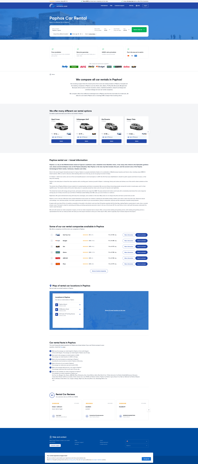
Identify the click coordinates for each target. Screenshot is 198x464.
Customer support (119, 5)
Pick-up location (55, 29)
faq (61, 347)
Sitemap (77, 444)
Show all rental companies (99, 271)
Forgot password (104, 442)
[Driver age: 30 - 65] (71, 34)
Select (61, 141)
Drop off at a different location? (61, 34)
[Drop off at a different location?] (52, 34)
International (104, 5)
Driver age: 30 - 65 (76, 34)
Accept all (146, 459)
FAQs (76, 440)
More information (129, 235)
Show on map (62, 305)
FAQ (111, 5)
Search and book (141, 235)
